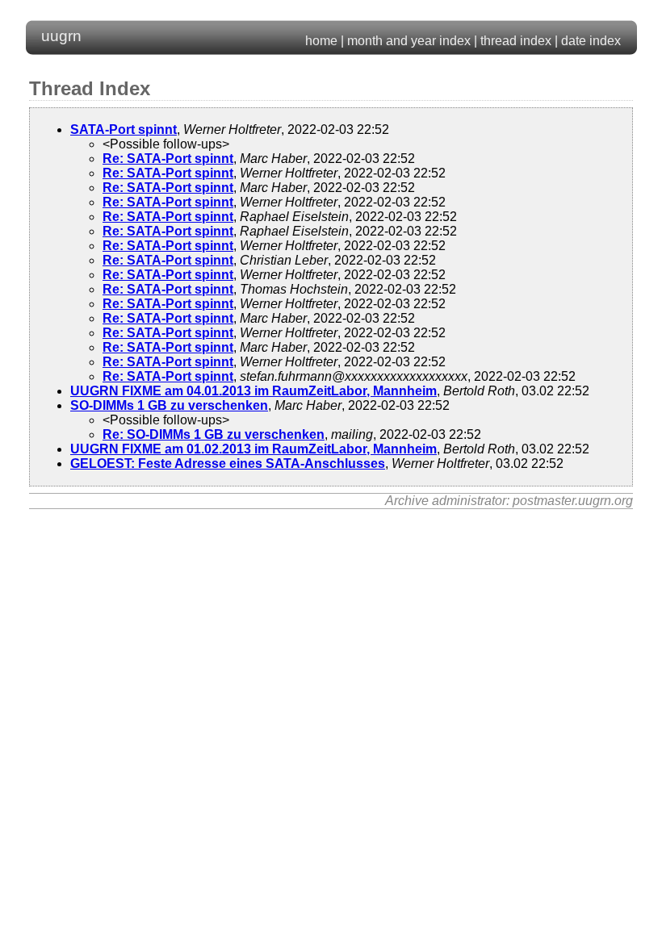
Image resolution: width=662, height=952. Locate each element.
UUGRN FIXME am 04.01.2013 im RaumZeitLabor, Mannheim (253, 391)
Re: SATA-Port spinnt (168, 158)
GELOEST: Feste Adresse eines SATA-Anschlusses (227, 463)
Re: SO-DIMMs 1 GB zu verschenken (214, 434)
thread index (515, 41)
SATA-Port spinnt (123, 129)
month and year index (409, 41)
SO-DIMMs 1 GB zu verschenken (169, 405)
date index (591, 41)
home (321, 41)
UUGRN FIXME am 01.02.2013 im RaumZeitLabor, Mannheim (253, 449)
